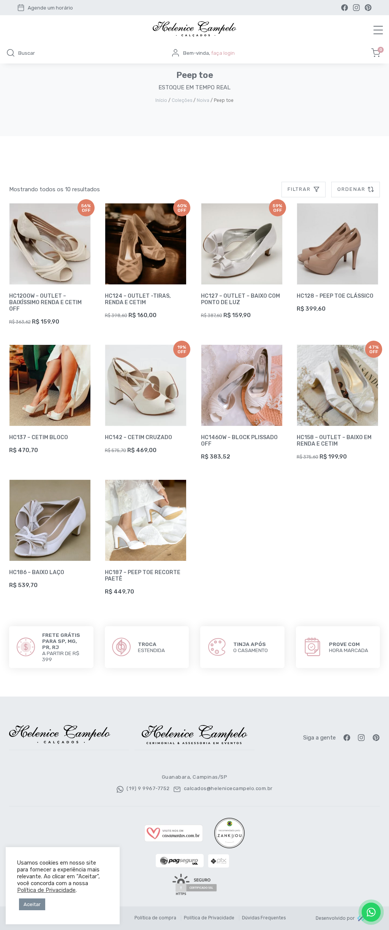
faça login (223, 53)
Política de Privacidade (209, 917)
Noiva (203, 100)
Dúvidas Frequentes (264, 917)
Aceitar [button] (32, 904)
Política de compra (155, 917)
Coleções (182, 100)
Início (161, 100)
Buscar (26, 53)
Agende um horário (50, 8)
